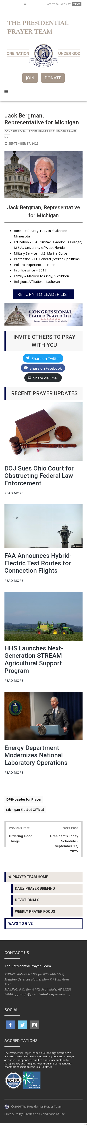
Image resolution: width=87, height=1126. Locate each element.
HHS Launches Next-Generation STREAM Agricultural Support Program (33, 659)
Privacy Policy (13, 1114)
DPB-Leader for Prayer (23, 799)
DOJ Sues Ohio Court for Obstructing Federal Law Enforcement (39, 476)
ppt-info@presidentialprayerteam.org (42, 994)
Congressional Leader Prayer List (29, 131)
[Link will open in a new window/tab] (10, 1024)
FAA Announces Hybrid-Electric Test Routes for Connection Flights (38, 563)
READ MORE (13, 493)
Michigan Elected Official (25, 809)
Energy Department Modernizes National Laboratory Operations (36, 755)
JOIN (30, 77)
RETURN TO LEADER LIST (43, 294)
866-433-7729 (27, 974)
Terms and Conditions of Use (45, 1114)
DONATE (53, 77)
